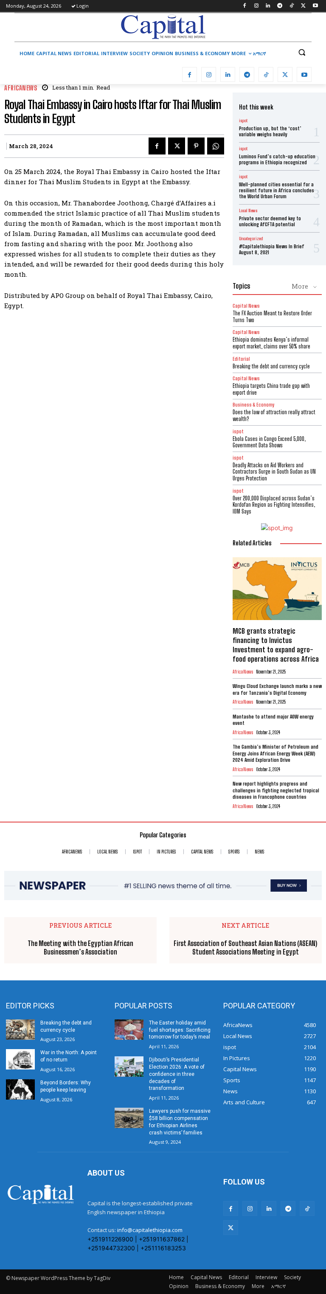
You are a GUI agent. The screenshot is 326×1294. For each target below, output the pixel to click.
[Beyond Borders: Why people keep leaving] (20, 1089)
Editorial (241, 358)
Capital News (246, 305)
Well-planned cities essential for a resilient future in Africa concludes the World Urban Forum (276, 190)
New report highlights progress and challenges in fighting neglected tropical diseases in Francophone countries (276, 790)
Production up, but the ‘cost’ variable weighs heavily (270, 131)
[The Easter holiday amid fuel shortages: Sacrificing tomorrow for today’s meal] (129, 1029)
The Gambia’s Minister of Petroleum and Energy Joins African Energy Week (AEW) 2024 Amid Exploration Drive (275, 753)
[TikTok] (292, 6)
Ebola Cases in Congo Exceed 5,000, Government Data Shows (269, 442)
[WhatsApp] (215, 146)
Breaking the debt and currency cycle (271, 366)
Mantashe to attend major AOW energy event (273, 720)
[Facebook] (244, 6)
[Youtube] (315, 6)
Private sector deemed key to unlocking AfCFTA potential (270, 221)
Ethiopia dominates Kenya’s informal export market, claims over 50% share (271, 343)
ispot (243, 120)
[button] (302, 52)
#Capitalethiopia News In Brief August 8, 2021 (271, 249)
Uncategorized (251, 238)
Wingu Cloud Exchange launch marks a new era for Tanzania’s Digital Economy (277, 689)
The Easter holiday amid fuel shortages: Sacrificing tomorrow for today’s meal (180, 1030)
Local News (248, 210)
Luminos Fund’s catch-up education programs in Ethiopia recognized (277, 159)
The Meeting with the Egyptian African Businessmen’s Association (80, 947)
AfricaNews (20, 88)
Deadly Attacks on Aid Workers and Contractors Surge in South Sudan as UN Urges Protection (274, 472)
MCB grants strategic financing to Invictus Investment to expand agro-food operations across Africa (276, 644)
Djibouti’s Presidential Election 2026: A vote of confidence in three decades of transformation (177, 1074)
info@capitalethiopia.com (150, 1230)
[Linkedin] (268, 6)
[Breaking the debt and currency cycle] (20, 1029)
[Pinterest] (196, 146)
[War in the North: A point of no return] (20, 1059)
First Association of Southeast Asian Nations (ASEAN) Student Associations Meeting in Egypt (245, 947)
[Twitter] (303, 6)
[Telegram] (280, 6)
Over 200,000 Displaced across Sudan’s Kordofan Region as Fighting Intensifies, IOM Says (274, 505)
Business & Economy (254, 404)
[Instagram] (256, 6)
